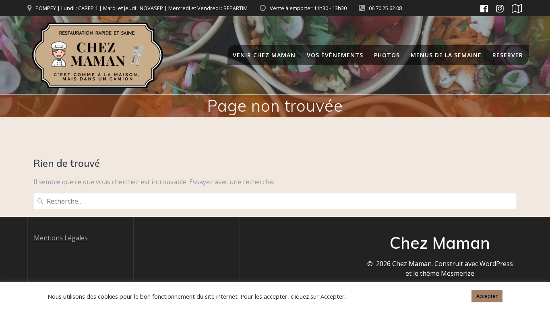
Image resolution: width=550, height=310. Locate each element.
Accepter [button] (487, 296)
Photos (387, 55)
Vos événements (335, 55)
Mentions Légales (61, 237)
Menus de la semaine (446, 55)
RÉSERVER (507, 55)
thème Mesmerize (447, 273)
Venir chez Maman (264, 55)
